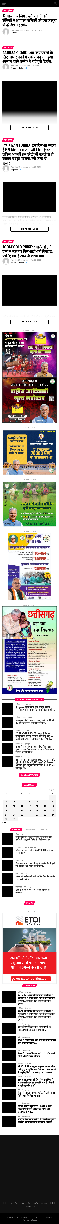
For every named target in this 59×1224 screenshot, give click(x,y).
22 (52, 810)
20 (37, 810)
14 (45, 806)
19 (29, 810)
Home (4, 1203)
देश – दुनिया (13, 1203)
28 (45, 815)
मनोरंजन (44, 1203)
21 (45, 810)
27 (37, 815)
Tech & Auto (30, 1206)
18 (22, 810)
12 (29, 806)
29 (52, 815)
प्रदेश (22, 1203)
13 (37, 806)
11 (22, 806)
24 (14, 815)
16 (6, 810)
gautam (15, 32)
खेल (29, 1203)
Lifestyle (53, 1203)
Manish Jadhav (18, 68)
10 (14, 806)
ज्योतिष (35, 1203)
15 (52, 806)
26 (29, 815)
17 (14, 810)
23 (6, 815)
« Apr (4, 822)
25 (22, 815)
